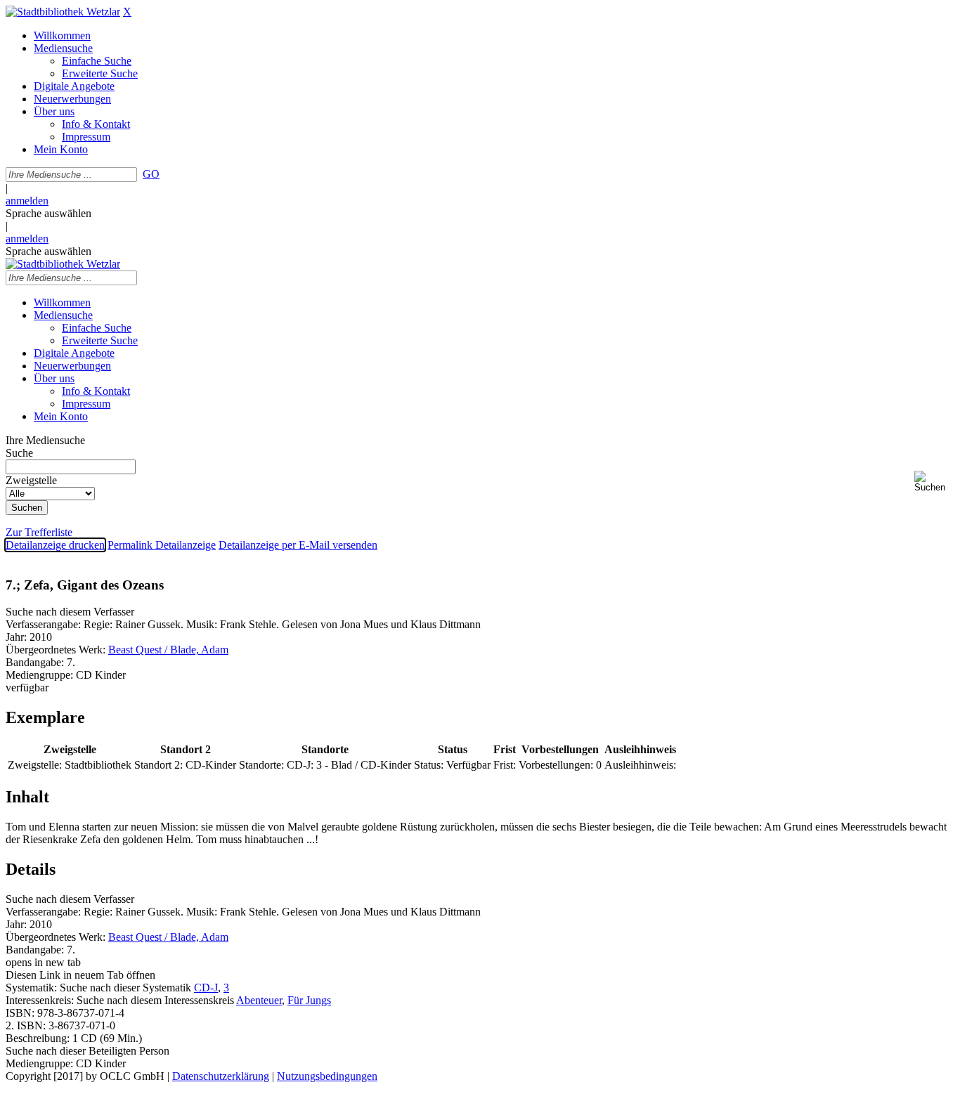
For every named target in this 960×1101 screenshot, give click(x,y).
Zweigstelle (31, 480)
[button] (934, 482)
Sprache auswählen (48, 213)
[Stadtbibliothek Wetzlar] (63, 12)
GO (151, 174)
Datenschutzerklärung (220, 1076)
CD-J (206, 987)
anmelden (27, 201)
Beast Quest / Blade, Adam (168, 650)
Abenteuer (259, 1000)
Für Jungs (309, 1000)
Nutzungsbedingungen (327, 1076)
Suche (19, 453)
